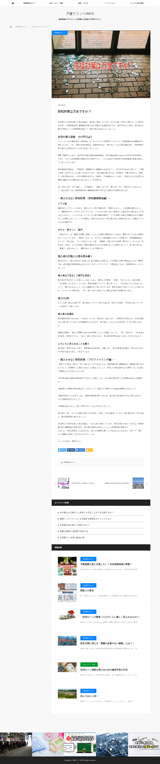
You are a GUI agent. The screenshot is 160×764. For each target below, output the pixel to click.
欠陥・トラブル (83, 3)
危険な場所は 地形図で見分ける (74, 531)
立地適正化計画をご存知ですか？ (75, 525)
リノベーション (110, 3)
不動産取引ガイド (29, 3)
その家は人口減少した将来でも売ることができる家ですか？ (87, 512)
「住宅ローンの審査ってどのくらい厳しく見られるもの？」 (110, 617)
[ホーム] (13, 3)
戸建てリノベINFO (80, 13)
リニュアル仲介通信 (137, 3)
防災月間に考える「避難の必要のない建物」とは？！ (107, 643)
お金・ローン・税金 (56, 3)
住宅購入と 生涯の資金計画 (72, 537)
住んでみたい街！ (89, 696)
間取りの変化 (87, 590)
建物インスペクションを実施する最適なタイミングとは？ (86, 519)
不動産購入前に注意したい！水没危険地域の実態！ (106, 564)
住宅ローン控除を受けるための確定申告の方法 (104, 669)
